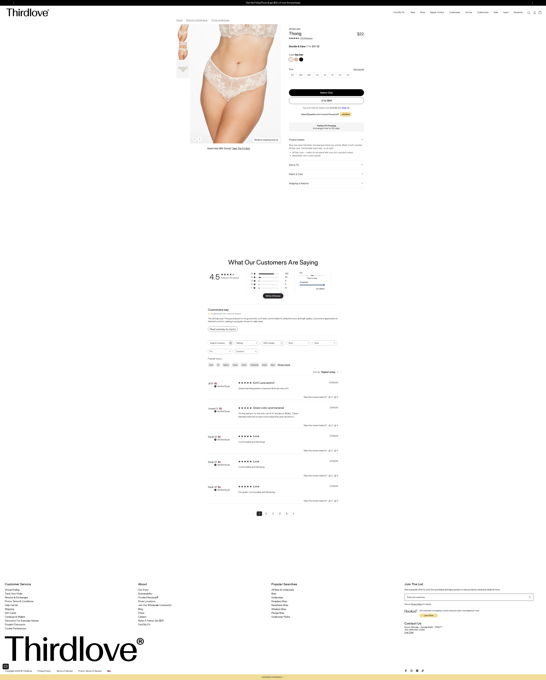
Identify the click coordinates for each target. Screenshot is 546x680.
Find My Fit (399, 12)
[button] (273, 677)
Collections (483, 12)
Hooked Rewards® (148, 597)
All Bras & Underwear (282, 590)
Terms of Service (64, 671)
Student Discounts (15, 624)
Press (141, 613)
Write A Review (273, 296)
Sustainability (145, 593)
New (413, 12)
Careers (142, 617)
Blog (140, 609)
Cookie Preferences (15, 628)
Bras (422, 12)
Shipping (9, 609)
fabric (226, 365)
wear (235, 365)
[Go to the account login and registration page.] (534, 12)
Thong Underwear (220, 20)
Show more (284, 364)
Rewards (518, 12)
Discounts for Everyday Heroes (22, 620)
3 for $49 (326, 100)
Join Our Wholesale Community (154, 605)
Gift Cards (10, 613)
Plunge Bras (277, 613)
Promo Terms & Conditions (19, 601)
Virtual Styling (12, 590)
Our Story (143, 590)
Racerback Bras (279, 605)
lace (273, 365)
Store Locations (146, 601)
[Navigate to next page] (293, 513)
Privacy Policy (416, 604)
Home (179, 20)
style (264, 365)
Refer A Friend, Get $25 (151, 620)
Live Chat (408, 632)
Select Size (326, 92)
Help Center (11, 605)
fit (218, 365)
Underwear (454, 12)
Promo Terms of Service (90, 671)
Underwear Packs (280, 617)
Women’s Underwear (197, 20)
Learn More (429, 615)
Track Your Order (13, 593)
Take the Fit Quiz (241, 148)
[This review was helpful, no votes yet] (330, 397)
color (244, 365)
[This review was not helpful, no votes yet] (335, 397)
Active (468, 12)
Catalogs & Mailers (15, 617)
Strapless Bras (279, 601)
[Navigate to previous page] (252, 513)
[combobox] (247, 342)
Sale (496, 12)
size (211, 365)
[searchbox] (218, 343)
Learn (506, 12)
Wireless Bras (278, 609)
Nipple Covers (437, 12)
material (254, 365)
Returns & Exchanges (16, 597)
